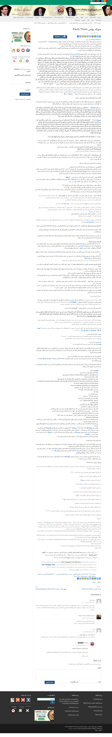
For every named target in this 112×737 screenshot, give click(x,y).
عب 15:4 (74, 428)
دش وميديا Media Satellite (95, 707)
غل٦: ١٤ (96, 392)
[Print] (80, 36)
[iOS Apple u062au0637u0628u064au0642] (91, 1)
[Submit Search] (90, 3)
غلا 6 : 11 (98, 344)
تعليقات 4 (87, 33)
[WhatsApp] (95, 36)
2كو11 (52, 179)
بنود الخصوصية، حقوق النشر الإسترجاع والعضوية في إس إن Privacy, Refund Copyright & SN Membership (69, 701)
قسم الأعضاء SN (98, 710)
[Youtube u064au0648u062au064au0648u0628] (107, 1)
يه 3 (85, 203)
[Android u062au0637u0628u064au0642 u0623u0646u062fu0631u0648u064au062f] (93, 1)
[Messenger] (97, 36)
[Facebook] (100, 36)
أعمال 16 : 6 (92, 330)
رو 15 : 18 (57, 450)
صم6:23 (98, 149)
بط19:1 (87, 434)
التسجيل (28, 99)
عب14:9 (49, 432)
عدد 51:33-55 (94, 107)
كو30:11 (89, 428)
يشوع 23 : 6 (98, 120)
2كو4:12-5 (73, 302)
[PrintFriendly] (85, 36)
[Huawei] (89, 1)
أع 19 (85, 258)
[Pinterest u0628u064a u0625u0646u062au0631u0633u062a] (96, 1)
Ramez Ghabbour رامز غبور (93, 39)
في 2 (92, 428)
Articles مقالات (94, 33)
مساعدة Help (98, 714)
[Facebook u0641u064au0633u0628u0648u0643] (109, 1)
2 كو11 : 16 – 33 (48, 84)
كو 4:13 (48, 428)
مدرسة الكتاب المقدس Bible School (92, 703)
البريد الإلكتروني (74, 682)
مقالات (93, 582)
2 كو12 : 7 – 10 (68, 94)
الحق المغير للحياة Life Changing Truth (84, 9)
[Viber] (92, 36)
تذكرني (27, 90)
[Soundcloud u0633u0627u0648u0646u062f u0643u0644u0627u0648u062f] (105, 1)
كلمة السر (27, 82)
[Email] (90, 36)
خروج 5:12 (77, 432)
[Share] (78, 36)
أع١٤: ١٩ (80, 389)
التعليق (99, 668)
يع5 (64, 499)
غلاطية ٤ (96, 370)
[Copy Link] (83, 36)
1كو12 (77, 495)
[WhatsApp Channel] (98, 1)
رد (94, 602)
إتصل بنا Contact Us (73, 715)
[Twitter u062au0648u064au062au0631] (102, 1)
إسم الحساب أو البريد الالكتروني (22, 75)
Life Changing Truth (48, 565)
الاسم (99, 682)
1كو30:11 (67, 456)
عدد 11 (54, 358)
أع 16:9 (68, 177)
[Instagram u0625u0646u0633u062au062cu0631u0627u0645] (100, 1)
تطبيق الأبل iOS (27, 56)
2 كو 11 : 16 (76, 56)
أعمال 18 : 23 (84, 330)
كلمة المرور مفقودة (20, 99)
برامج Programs (98, 699)
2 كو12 (90, 50)
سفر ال (99, 107)
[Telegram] (87, 36)
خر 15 (82, 480)
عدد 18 (44, 358)
